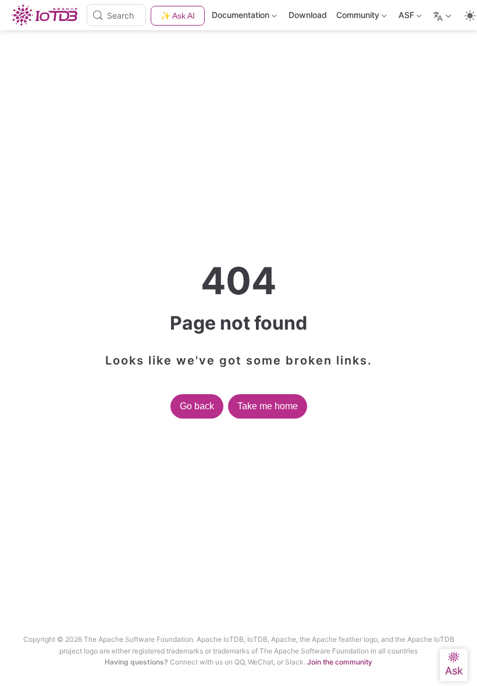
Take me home (267, 406)
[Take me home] (48, 15)
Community (356, 17)
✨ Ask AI (178, 15)
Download (308, 15)
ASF (405, 17)
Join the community (339, 662)
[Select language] (443, 15)
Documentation (240, 17)
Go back (197, 406)
